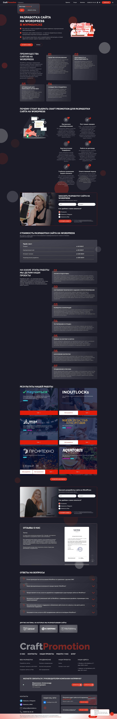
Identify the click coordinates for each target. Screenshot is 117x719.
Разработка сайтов (25, 663)
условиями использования (55, 717)
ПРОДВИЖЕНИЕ (45, 659)
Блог (73, 654)
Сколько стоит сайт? (64, 666)
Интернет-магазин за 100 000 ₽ (28, 666)
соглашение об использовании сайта (84, 220)
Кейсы (60, 663)
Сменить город (32, 10)
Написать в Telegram (29, 701)
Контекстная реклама (45, 666)
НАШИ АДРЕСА (83, 659)
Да (22, 10)
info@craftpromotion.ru (29, 708)
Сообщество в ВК (52, 702)
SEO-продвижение (44, 669)
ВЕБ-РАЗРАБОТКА (26, 659)
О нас (22, 654)
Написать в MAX (28, 704)
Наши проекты (47, 654)
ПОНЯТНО (92, 716)
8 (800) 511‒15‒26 (91, 2)
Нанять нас (106, 2)
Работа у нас (62, 654)
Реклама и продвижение (45, 663)
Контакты (32, 654)
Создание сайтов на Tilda (27, 669)
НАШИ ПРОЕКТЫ (64, 659)
